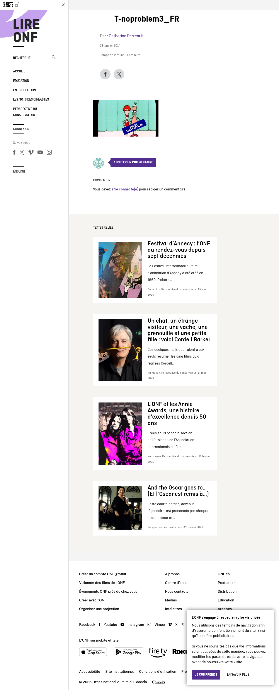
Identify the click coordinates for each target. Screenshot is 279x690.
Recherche (22, 58)
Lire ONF (26, 31)
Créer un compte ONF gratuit (102, 574)
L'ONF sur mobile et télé (99, 640)
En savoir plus (238, 674)
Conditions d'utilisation (157, 671)
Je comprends (206, 674)
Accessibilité (89, 671)
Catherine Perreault (126, 36)
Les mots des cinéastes (31, 99)
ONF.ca (224, 574)
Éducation (21, 81)
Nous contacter (177, 591)
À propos (172, 574)
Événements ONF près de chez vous (108, 591)
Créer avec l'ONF (93, 600)
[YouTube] (40, 153)
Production (226, 583)
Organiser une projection (99, 609)
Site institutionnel (119, 671)
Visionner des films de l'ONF (102, 583)
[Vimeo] (31, 153)
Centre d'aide (176, 583)
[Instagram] (49, 153)
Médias (171, 600)
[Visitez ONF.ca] (28, 4)
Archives (225, 609)
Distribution (227, 591)
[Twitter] (21, 153)
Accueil (19, 71)
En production (24, 90)
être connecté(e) (125, 189)
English (19, 171)
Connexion (21, 129)
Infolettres (173, 609)
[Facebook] (14, 153)
